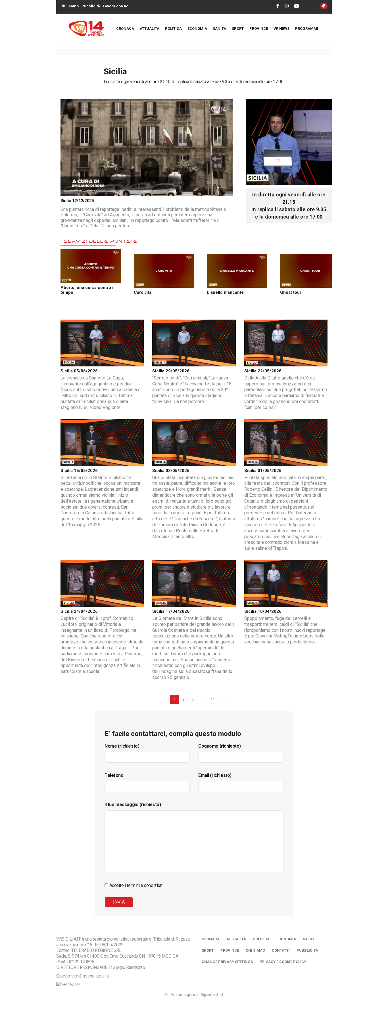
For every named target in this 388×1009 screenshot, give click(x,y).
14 (212, 699)
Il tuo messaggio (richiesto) (133, 804)
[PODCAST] (323, 6)
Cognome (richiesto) (219, 746)
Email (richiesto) (214, 775)
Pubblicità (91, 6)
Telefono (114, 775)
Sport (238, 28)
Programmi (306, 28)
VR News (281, 28)
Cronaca (125, 28)
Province (258, 28)
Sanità (219, 28)
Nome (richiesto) (122, 746)
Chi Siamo (70, 6)
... (202, 699)
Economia (197, 28)
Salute (309, 939)
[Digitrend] (197, 191)
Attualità (149, 28)
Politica (173, 28)
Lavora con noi (116, 6)
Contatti (281, 950)
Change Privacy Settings (227, 962)
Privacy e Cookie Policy (283, 962)
